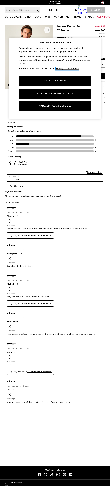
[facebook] (39, 474)
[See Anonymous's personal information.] (21, 253)
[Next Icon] (55, 10)
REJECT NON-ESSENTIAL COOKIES (55, 94)
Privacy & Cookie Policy (67, 68)
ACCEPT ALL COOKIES (55, 81)
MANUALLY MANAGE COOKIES (55, 106)
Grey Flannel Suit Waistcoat (39, 235)
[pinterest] (64, 474)
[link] (76, 10)
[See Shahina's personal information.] (18, 216)
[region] (55, 78)
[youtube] (71, 474)
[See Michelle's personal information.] (17, 284)
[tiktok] (52, 474)
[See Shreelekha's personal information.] (20, 321)
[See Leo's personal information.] (13, 390)
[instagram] (58, 474)
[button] (9, 85)
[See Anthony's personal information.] (18, 352)
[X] (45, 474)
